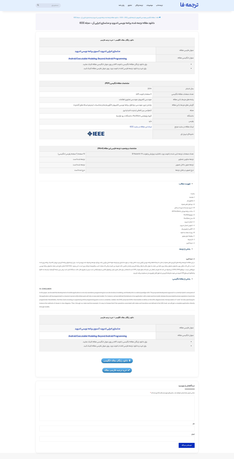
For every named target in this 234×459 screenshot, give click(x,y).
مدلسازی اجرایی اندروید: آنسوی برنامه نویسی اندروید (97, 51)
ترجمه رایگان (139, 5)
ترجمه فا (160, 5)
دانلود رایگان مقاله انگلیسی (115, 360)
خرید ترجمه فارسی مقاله (115, 370)
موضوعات (149, 5)
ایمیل (193, 434)
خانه (157, 17)
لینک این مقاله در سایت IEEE (141, 127)
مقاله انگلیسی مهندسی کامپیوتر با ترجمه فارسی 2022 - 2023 (137, 17)
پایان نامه (121, 5)
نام (194, 424)
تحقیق (130, 5)
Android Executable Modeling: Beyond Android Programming (97, 59)
